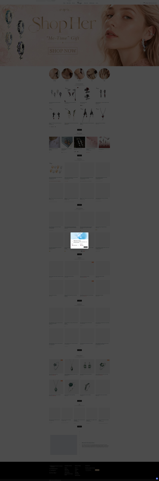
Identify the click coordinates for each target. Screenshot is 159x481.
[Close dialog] (87, 233)
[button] (75, 245)
